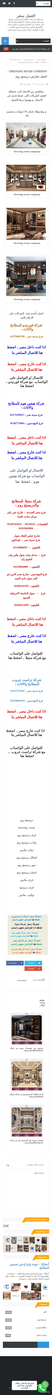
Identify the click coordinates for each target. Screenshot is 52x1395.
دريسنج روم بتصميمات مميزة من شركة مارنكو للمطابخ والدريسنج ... (26, 1049)
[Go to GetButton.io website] (45, 1392)
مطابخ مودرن (41, 1327)
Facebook (13, 963)
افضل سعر (26, 15)
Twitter (31, 963)
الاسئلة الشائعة (18, 49)
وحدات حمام (42, 1335)
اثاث (45, 1312)
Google (31, 968)
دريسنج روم (42, 1320)
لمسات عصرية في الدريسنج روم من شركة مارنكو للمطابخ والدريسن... (26, 1141)
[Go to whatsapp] (45, 1384)
